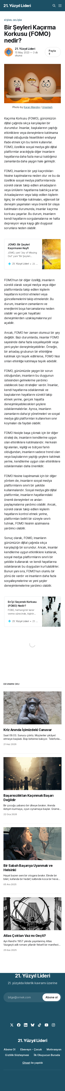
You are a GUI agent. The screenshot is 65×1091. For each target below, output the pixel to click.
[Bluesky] (32, 1025)
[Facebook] (18, 1025)
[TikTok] (39, 1025)
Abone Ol (9, 1049)
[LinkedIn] (25, 1025)
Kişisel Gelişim (13, 20)
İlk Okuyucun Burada (47, 1055)
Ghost (26, 1062)
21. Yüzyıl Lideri (17, 6)
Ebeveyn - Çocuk (31, 1049)
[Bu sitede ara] (54, 5)
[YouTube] (46, 1025)
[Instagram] (53, 1025)
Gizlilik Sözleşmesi (17, 1055)
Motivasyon (54, 1049)
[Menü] (60, 5)
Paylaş (52, 52)
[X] (12, 1025)
